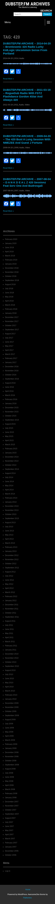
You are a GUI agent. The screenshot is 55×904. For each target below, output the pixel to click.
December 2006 (11, 851)
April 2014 (9, 490)
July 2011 (9, 625)
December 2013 (11, 506)
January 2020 (10, 243)
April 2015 (9, 440)
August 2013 (10, 522)
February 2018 (11, 309)
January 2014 (10, 502)
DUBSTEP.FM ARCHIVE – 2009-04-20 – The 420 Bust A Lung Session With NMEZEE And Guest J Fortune (27, 139)
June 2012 (9, 580)
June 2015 (9, 432)
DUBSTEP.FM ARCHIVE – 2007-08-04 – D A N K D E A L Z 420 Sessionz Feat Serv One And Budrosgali (27, 182)
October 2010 (10, 662)
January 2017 (10, 362)
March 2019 (10, 256)
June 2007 (9, 826)
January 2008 (10, 798)
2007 (16, 191)
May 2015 (9, 436)
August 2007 (10, 818)
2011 (16, 105)
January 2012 (10, 600)
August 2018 (10, 284)
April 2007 (9, 834)
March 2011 (10, 642)
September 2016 (12, 379)
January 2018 (10, 313)
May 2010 (9, 683)
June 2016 (9, 387)
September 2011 (12, 617)
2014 (16, 58)
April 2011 (9, 637)
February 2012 (11, 596)
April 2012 (9, 588)
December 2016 (11, 366)
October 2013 (10, 514)
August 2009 (10, 720)
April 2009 (9, 736)
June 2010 (9, 678)
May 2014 (9, 486)
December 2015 (11, 408)
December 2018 (11, 268)
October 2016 (10, 375)
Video (27, 105)
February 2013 (11, 547)
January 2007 (10, 847)
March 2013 (10, 543)
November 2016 (11, 371)
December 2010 (11, 654)
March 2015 (10, 444)
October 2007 (10, 810)
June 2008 (9, 777)
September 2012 (12, 568)
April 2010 (9, 687)
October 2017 (10, 325)
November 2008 (11, 756)
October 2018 (10, 276)
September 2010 (12, 666)
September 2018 (12, 280)
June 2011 (9, 629)
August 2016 (10, 383)
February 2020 (11, 239)
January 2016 (10, 403)
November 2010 (11, 658)
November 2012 (11, 559)
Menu (8, 22)
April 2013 (9, 539)
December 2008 (11, 752)
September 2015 (12, 420)
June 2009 (9, 728)
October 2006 (10, 855)
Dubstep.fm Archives (27, 4)
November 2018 (11, 272)
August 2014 (10, 473)
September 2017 (12, 330)
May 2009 (9, 732)
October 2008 (10, 761)
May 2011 (9, 633)
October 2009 (10, 711)
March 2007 (10, 839)
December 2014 (11, 457)
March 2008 (10, 789)
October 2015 (10, 416)
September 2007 (12, 814)
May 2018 (9, 297)
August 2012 (10, 572)
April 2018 (9, 301)
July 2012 (9, 576)
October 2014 (10, 465)
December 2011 (11, 605)
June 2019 (9, 247)
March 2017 (10, 354)
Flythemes (27, 898)
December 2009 (11, 703)
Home (27, 889)
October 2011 (10, 613)
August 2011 (10, 621)
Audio (21, 58)
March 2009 (10, 740)
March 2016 (10, 395)
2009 (16, 148)
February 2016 (11, 399)
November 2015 (11, 412)
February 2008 (11, 793)
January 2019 (10, 264)
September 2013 (12, 518)
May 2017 (9, 346)
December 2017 (11, 317)
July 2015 (9, 428)
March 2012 (10, 592)
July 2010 (9, 674)
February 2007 (11, 843)
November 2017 (11, 321)
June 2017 (9, 342)
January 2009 (10, 748)
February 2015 (11, 449)
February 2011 (11, 646)
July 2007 (9, 822)
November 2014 (11, 461)
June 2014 (9, 481)
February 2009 (11, 744)
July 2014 (9, 477)
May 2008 (9, 781)
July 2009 (9, 724)
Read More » (8, 79)
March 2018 (10, 305)
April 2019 (9, 252)
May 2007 (9, 830)
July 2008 (9, 773)
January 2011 (10, 650)
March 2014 (10, 494)
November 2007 (11, 806)
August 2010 (10, 670)
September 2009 (12, 715)
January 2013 (10, 551)
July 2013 (9, 527)
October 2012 (10, 564)
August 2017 (10, 334)
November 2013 (11, 510)
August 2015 (10, 424)
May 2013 (9, 535)
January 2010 (10, 699)
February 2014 (11, 498)
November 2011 (11, 609)
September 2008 (12, 765)
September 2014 (12, 469)
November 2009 (11, 707)
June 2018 (9, 293)
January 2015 (10, 453)
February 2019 (11, 260)
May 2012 (9, 584)
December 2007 (11, 802)
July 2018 (9, 288)
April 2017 (9, 350)
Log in (7, 871)
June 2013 (9, 531)
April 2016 (9, 391)
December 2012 (11, 555)
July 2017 (9, 338)
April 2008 (9, 785)
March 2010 (10, 691)
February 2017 (11, 358)
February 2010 (11, 695)
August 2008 (10, 769)
